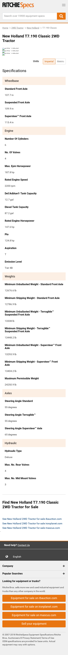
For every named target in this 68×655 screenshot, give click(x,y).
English (18, 556)
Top (62, 650)
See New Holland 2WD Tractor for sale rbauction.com (32, 518)
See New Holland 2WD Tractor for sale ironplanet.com (32, 523)
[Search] (61, 16)
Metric (60, 61)
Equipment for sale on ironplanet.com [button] (34, 606)
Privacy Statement (31, 638)
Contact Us (24, 545)
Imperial (49, 61)
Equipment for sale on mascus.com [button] (34, 615)
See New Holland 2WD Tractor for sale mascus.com (31, 527)
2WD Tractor (17, 28)
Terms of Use (47, 638)
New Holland (33, 28)
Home (5, 28)
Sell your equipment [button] (34, 623)
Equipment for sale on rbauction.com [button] (34, 598)
